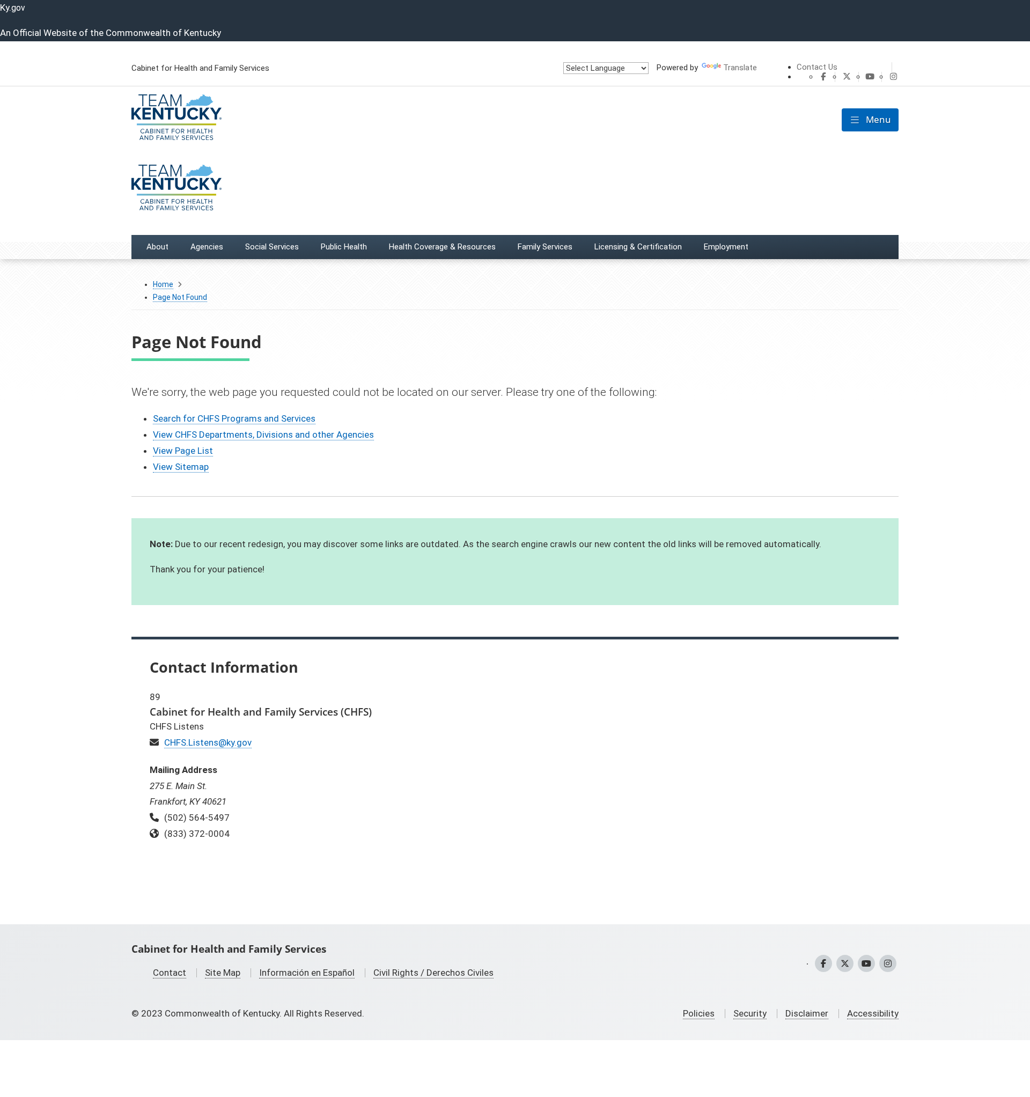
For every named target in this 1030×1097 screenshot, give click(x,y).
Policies (699, 1013)
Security (750, 1013)
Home (163, 284)
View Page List (183, 450)
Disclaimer (806, 1013)
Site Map (222, 972)
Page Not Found (180, 297)
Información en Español (307, 972)
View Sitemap (181, 466)
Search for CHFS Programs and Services (234, 418)
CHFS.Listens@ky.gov (208, 742)
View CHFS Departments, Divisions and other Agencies (263, 434)
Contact (169, 972)
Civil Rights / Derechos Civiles (433, 972)
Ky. (12, 7)
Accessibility (873, 1013)
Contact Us (817, 67)
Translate (740, 67)
